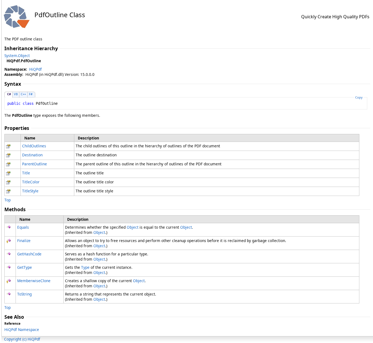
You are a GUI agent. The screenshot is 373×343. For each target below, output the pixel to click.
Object (132, 227)
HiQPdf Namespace (21, 329)
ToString (24, 294)
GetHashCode (29, 253)
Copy (359, 97)
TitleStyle (30, 190)
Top (7, 199)
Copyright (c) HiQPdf (22, 339)
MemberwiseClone (34, 280)
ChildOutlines (34, 145)
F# (30, 94)
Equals (23, 227)
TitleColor (31, 181)
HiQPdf (35, 69)
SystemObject (17, 55)
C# (9, 94)
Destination (32, 154)
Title (26, 172)
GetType (24, 267)
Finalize (24, 240)
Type (85, 267)
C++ (23, 94)
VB (16, 94)
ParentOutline (34, 163)
